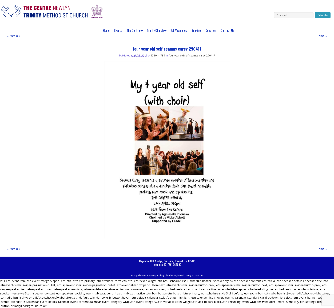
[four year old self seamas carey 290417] (167, 152)
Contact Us (227, 30)
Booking (196, 30)
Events (118, 30)
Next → (323, 36)
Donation (211, 30)
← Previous (13, 36)
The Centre (133, 30)
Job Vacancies (179, 30)
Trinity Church (155, 30)
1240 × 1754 (158, 56)
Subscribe (323, 15)
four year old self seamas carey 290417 (192, 56)
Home (106, 30)
